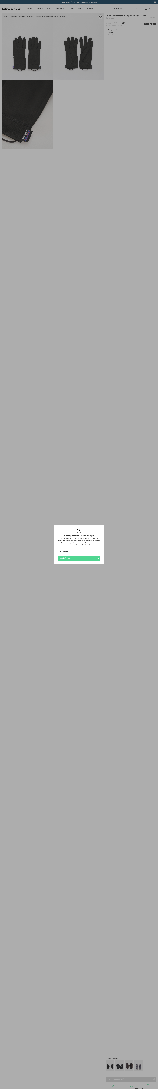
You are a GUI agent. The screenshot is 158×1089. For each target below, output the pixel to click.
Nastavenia (63, 551)
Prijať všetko (64, 558)
